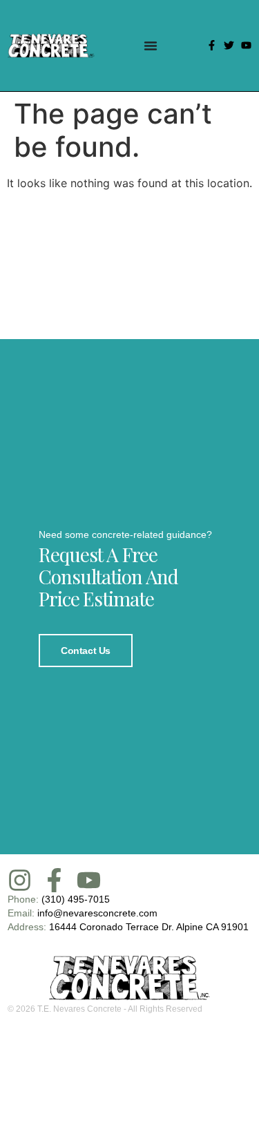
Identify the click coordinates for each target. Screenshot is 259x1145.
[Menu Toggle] (150, 45)
